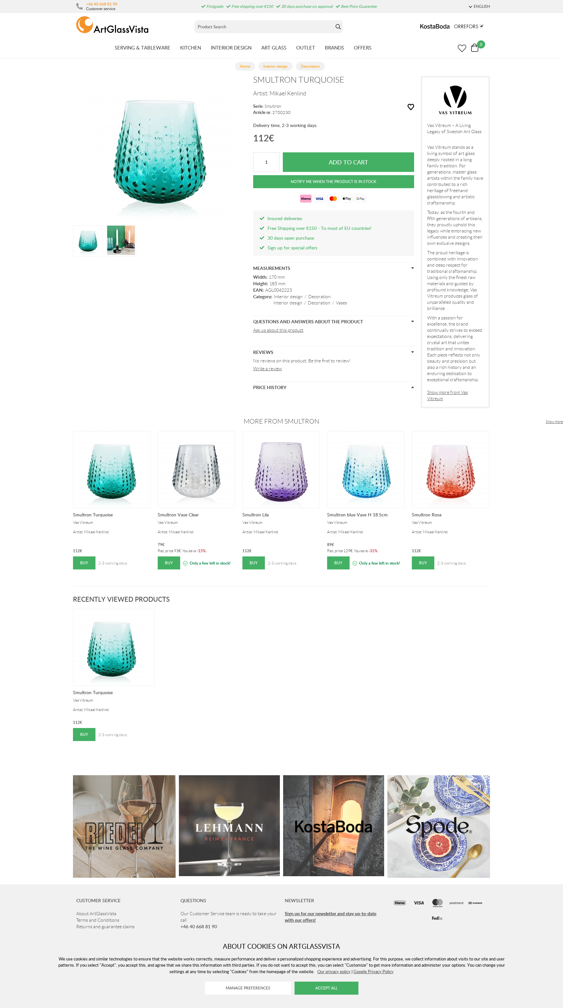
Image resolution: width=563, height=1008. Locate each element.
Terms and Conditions (97, 920)
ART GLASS (273, 47)
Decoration (319, 296)
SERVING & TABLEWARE (142, 47)
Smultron (273, 106)
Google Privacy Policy (374, 971)
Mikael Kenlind (287, 93)
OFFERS (362, 47)
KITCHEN (190, 47)
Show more (554, 422)
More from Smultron (281, 421)
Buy (84, 563)
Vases (341, 302)
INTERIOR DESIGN (231, 47)
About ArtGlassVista (96, 913)
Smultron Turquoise (93, 514)
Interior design (288, 296)
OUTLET (305, 47)
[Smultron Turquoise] (88, 240)
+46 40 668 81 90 (101, 4)
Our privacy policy (334, 971)
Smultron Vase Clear (178, 514)
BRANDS (334, 47)
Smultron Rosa (426, 514)
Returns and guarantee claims (105, 926)
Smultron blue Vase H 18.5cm (357, 514)
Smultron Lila (255, 514)
